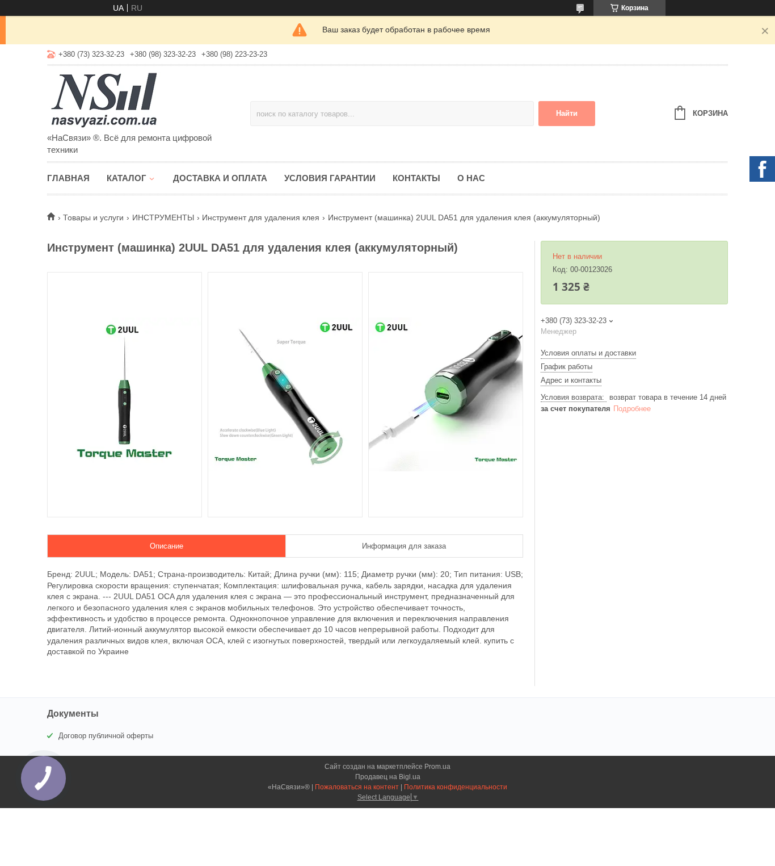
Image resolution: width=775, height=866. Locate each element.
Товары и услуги (93, 217)
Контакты (416, 178)
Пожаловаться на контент (357, 787)
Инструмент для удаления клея (260, 217)
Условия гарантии (330, 178)
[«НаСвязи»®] (146, 100)
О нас (471, 178)
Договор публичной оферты (105, 735)
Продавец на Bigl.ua (387, 777)
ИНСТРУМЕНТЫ (163, 217)
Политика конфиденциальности (455, 787)
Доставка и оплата (220, 178)
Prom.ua (437, 767)
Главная (68, 178)
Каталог (126, 178)
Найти (567, 113)
